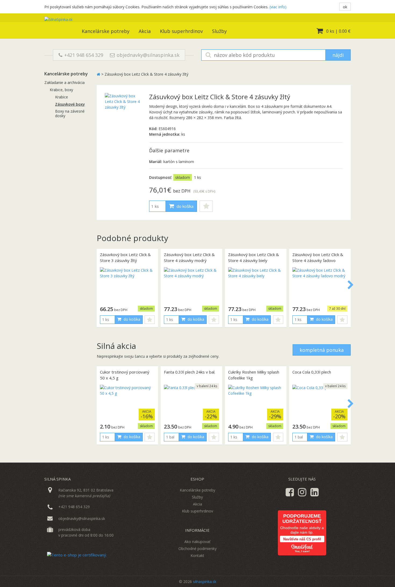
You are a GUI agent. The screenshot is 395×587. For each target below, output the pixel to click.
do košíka (184, 206)
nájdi (338, 55)
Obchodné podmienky (197, 548)
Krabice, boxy (61, 89)
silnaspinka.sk (204, 581)
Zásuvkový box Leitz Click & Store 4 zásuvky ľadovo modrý (317, 260)
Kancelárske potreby (106, 31)
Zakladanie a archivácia (64, 82)
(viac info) (278, 6)
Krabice (61, 96)
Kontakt (197, 555)
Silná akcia (116, 345)
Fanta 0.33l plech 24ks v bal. (189, 372)
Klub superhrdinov (181, 31)
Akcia (145, 31)
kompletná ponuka (322, 350)
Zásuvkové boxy (70, 104)
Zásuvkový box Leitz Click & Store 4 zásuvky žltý (146, 74)
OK (345, 6)
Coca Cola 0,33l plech (311, 372)
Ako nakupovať (197, 541)
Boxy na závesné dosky (70, 113)
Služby (219, 31)
